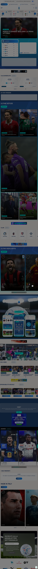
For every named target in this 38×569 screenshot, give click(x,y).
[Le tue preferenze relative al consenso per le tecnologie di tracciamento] (36, 567)
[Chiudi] (34, 276)
